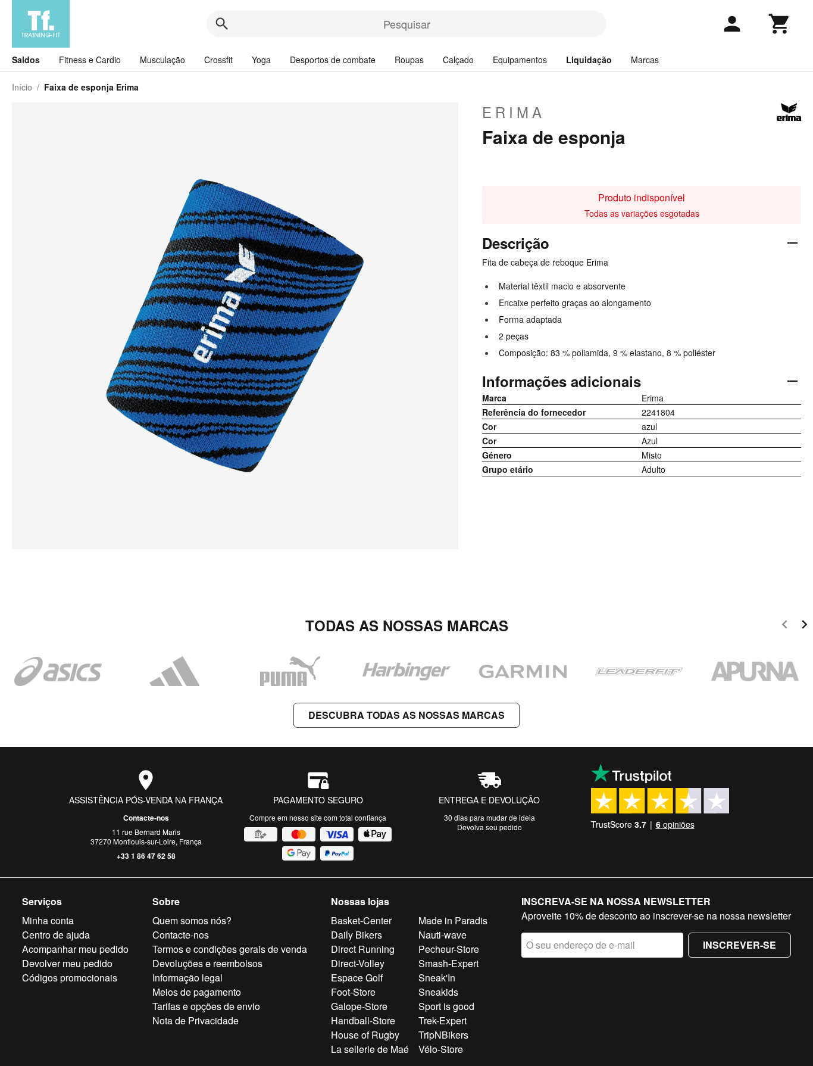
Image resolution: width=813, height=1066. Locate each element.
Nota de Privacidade (195, 1020)
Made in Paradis (452, 920)
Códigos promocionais (69, 977)
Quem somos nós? (192, 920)
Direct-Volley (357, 963)
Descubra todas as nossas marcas (406, 715)
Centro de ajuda (56, 935)
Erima (513, 111)
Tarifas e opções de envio (206, 1006)
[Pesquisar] (222, 24)
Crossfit (218, 60)
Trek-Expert (442, 1020)
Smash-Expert (448, 963)
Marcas (645, 60)
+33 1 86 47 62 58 (146, 855)
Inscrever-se (739, 945)
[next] (804, 626)
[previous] (784, 626)
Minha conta (48, 920)
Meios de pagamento (196, 992)
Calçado (458, 60)
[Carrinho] (780, 24)
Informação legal (187, 977)
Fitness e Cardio (90, 60)
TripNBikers (443, 1035)
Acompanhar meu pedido (75, 949)
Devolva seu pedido (489, 827)
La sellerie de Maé (370, 1049)
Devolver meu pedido (67, 963)
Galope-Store (359, 1006)
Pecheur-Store (448, 949)
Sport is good (446, 1006)
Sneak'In (436, 977)
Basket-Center (361, 920)
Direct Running (363, 949)
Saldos (26, 60)
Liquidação (589, 60)
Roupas (409, 60)
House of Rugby (365, 1035)
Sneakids (438, 992)
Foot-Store (353, 992)
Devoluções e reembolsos (207, 963)
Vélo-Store (440, 1049)
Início (22, 87)
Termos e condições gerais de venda (229, 949)
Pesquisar (406, 24)
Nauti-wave (442, 935)
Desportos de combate (333, 60)
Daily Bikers (356, 935)
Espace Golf (357, 977)
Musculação (162, 60)
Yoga (261, 60)
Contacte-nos (146, 817)
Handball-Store (363, 1020)
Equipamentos (520, 60)
